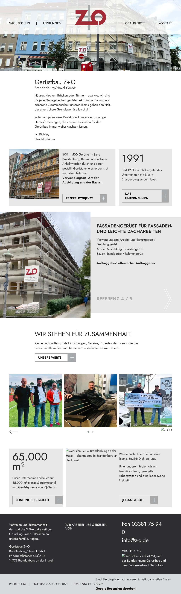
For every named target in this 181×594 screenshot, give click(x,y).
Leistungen (52, 23)
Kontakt (165, 23)
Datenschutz (85, 584)
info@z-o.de (135, 540)
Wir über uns (19, 23)
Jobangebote (134, 23)
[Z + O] (90, 17)
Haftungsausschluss (50, 584)
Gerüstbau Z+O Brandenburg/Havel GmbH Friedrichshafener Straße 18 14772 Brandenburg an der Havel (31, 553)
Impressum (17, 584)
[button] (88, 432)
